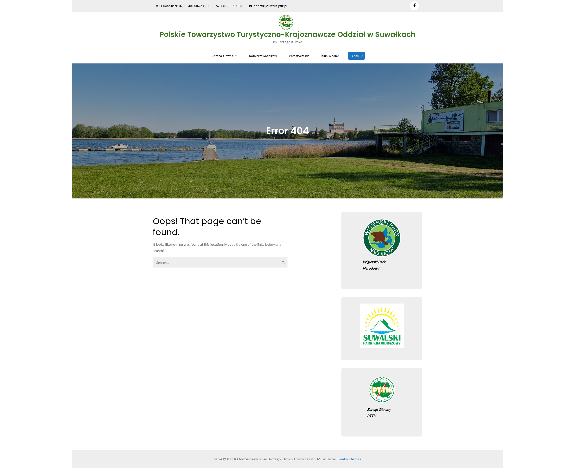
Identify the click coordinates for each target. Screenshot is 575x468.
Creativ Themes (348, 459)
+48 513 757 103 (231, 6)
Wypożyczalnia (299, 56)
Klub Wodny (329, 56)
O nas (354, 56)
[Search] (282, 262)
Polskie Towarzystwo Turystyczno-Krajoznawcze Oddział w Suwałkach (288, 34)
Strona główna (222, 56)
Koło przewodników (263, 56)
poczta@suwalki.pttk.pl (270, 6)
